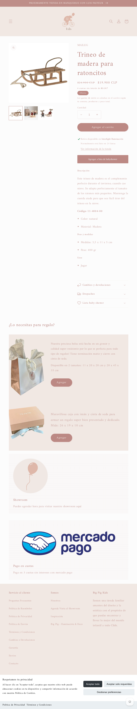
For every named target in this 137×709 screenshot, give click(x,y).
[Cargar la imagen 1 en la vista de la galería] (16, 113)
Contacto (13, 663)
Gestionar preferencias (109, 692)
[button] (10, 21)
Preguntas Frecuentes (20, 601)
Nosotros (55, 601)
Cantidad (81, 107)
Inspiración (57, 616)
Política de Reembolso (20, 608)
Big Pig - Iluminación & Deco (67, 624)
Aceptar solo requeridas (119, 684)
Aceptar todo (93, 684)
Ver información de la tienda (96, 149)
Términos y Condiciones (39, 705)
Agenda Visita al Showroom (65, 608)
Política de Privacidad (14, 705)
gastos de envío (88, 98)
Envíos (12, 656)
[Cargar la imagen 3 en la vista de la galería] (46, 113)
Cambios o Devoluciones (22, 640)
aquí (78, 506)
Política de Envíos (18, 624)
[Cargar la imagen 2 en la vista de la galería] (31, 113)
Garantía (13, 648)
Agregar (61, 382)
